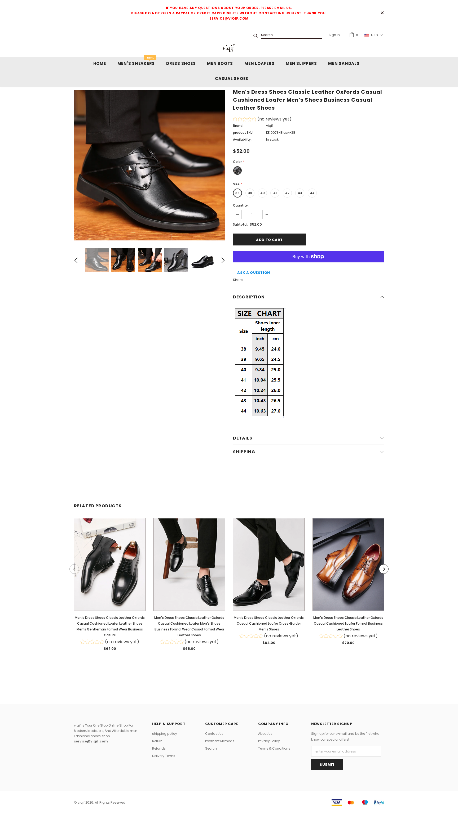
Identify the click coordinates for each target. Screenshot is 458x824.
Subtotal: (240, 224)
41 (275, 193)
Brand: (238, 125)
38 (237, 193)
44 (312, 193)
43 (300, 193)
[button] (262, 120)
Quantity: (241, 205)
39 (250, 193)
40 (262, 193)
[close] (382, 13)
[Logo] (229, 48)
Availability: (242, 139)
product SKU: (243, 132)
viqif (269, 125)
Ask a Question (253, 272)
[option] (149, 165)
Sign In (334, 35)
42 (287, 193)
